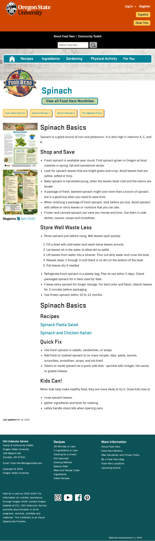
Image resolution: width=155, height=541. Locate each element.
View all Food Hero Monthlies (70, 101)
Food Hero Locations (112, 463)
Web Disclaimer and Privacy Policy (120, 455)
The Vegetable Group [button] (92, 113)
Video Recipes (62, 478)
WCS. (140, 537)
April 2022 (28, 219)
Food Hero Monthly (111, 450)
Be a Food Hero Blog (112, 459)
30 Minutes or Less (65, 446)
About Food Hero (64, 36)
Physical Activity (104, 59)
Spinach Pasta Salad (59, 325)
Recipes (27, 59)
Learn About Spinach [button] (15, 113)
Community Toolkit (90, 36)
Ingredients (51, 59)
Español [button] (143, 14)
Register (144, 6)
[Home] (20, 82)
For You (129, 59)
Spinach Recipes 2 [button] (66, 113)
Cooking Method (63, 462)
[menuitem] (12, 59)
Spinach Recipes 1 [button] (41, 113)
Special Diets (61, 466)
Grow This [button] (142, 23)
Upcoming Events (111, 467)
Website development (121, 537)
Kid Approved (61, 458)
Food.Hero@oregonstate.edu (26, 463)
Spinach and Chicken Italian (65, 333)
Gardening (74, 59)
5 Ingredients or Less (66, 450)
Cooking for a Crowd (65, 454)
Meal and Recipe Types (67, 470)
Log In (129, 6)
